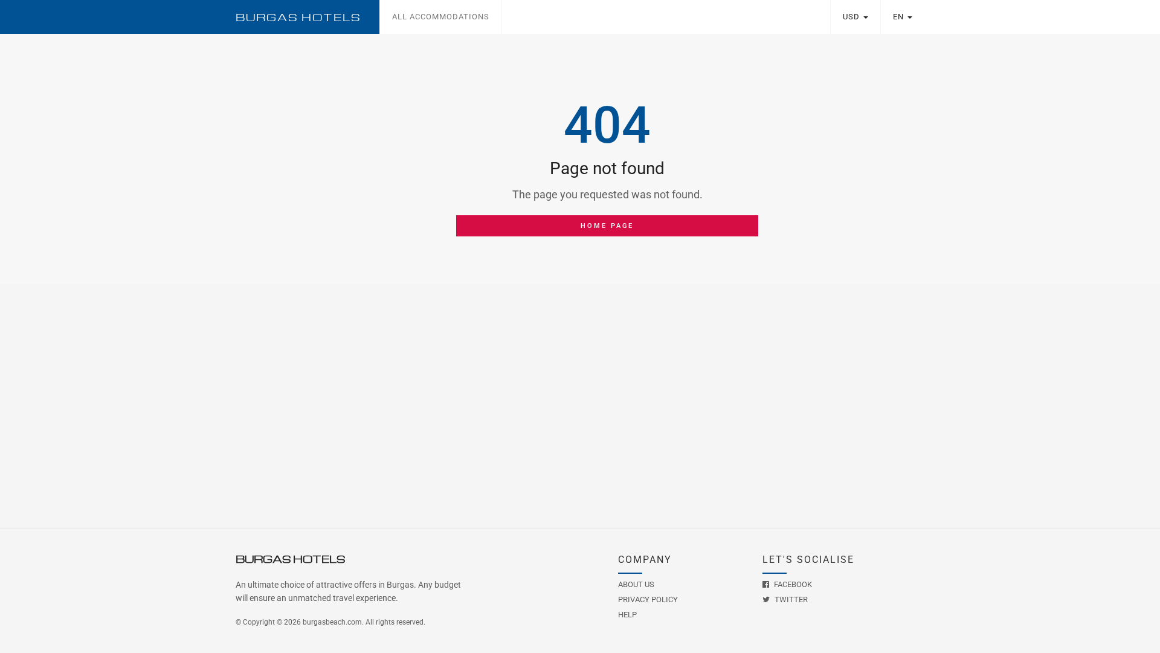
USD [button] (852, 16)
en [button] (899, 16)
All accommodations (440, 16)
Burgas (298, 17)
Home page (607, 226)
